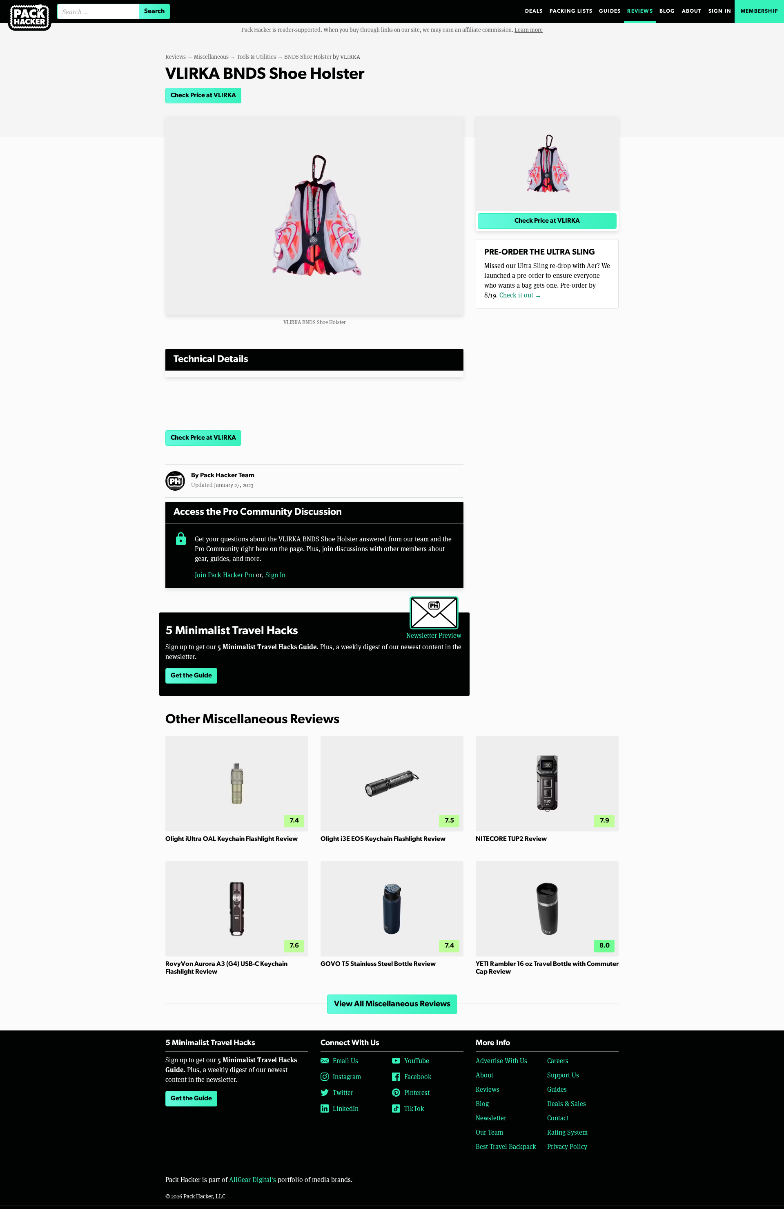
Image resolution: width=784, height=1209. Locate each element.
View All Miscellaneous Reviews (392, 1004)
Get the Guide (191, 676)
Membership (759, 11)
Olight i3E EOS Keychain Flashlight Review (383, 839)
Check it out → (520, 295)
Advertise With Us (501, 1060)
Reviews (640, 11)
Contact (557, 1117)
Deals (534, 11)
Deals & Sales (566, 1103)
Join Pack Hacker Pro (224, 574)
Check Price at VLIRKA (203, 95)
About (692, 11)
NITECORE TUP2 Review (511, 839)
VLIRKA (350, 56)
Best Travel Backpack (506, 1146)
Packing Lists (571, 11)
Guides (610, 11)
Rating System (567, 1132)
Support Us (563, 1074)
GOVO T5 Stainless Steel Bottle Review (378, 964)
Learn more (528, 30)
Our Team (489, 1132)
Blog (667, 11)
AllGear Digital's (252, 1179)
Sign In (719, 11)
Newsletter (491, 1117)
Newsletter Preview (433, 635)
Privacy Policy (567, 1146)
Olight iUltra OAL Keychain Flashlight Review (231, 839)
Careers (557, 1060)
